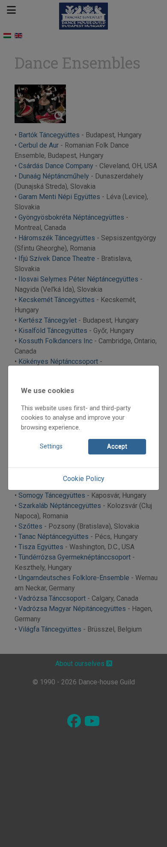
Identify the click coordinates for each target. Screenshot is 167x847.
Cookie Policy (83, 479)
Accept (117, 446)
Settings (51, 446)
